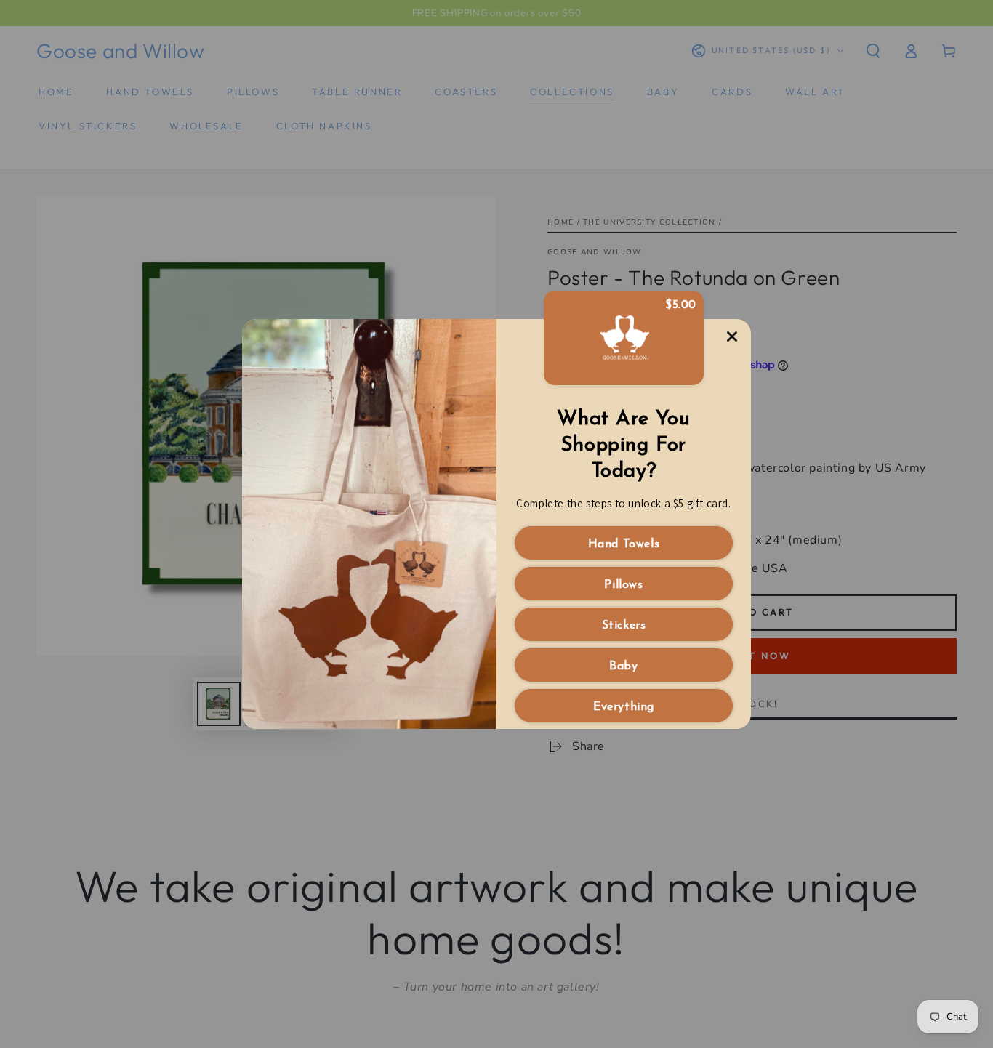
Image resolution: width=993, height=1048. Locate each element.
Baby (623, 666)
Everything (623, 707)
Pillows (623, 585)
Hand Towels (624, 544)
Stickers (624, 626)
